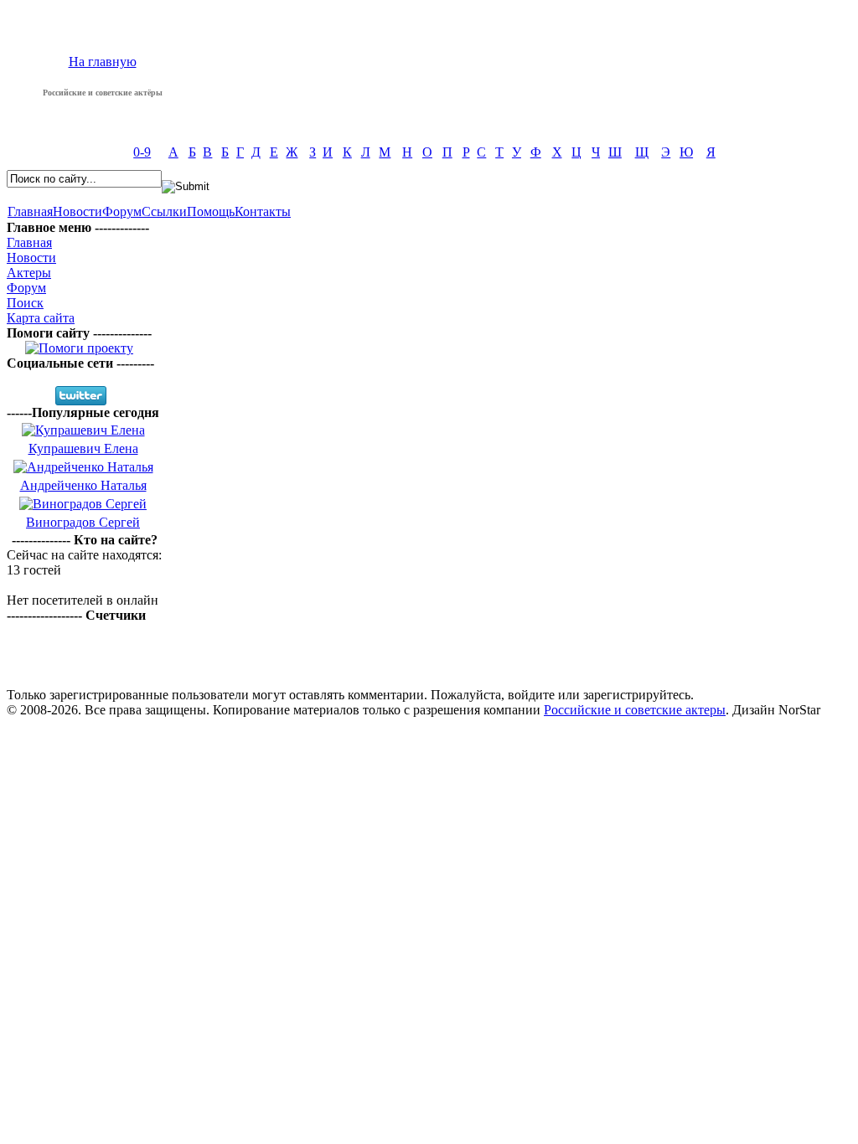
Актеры (29, 272)
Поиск (25, 303)
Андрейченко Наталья (83, 485)
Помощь (211, 211)
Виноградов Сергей (83, 522)
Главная (30, 211)
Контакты (263, 211)
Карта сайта (41, 318)
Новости (77, 211)
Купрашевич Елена (83, 448)
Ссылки (164, 211)
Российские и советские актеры (635, 710)
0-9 (142, 152)
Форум (122, 211)
